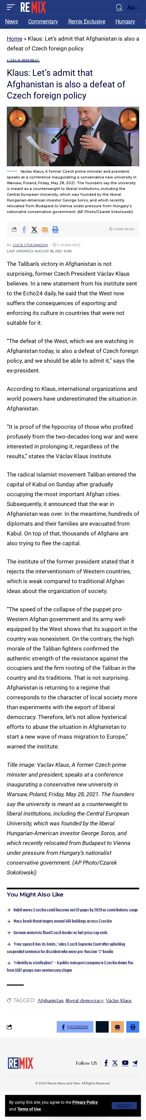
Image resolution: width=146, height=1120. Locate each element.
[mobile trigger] (12, 7)
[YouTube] (125, 1063)
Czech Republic (23, 60)
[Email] (45, 229)
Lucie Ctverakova (30, 245)
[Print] (55, 229)
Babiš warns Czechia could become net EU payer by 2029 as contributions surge (76, 910)
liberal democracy (85, 1000)
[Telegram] (135, 1063)
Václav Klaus (119, 1000)
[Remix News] (32, 7)
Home (14, 38)
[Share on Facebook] (24, 229)
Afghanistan (50, 1000)
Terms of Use (29, 1109)
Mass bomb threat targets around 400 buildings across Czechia (63, 921)
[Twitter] (115, 1063)
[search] (119, 7)
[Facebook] (106, 1063)
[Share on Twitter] (34, 229)
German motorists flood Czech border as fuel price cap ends (61, 932)
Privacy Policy (85, 1102)
